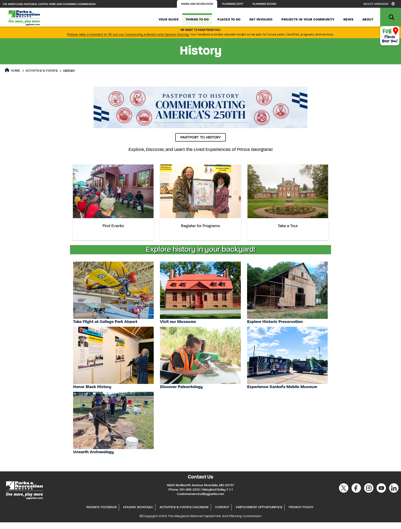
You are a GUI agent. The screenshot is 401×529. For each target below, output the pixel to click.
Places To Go (228, 19)
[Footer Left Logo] (24, 489)
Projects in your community (308, 19)
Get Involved (261, 19)
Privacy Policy (301, 507)
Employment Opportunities (259, 507)
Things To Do (197, 19)
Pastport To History (200, 137)
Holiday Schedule (138, 507)
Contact (222, 507)
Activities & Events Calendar (184, 507)
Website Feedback (101, 507)
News (348, 19)
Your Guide (169, 19)
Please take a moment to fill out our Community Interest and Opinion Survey (128, 34)
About (367, 19)
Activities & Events (42, 70)
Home (15, 70)
